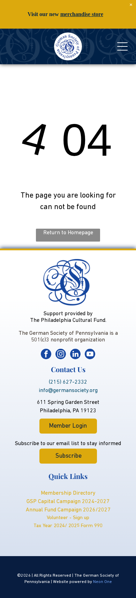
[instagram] (60, 355)
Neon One (102, 582)
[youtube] (90, 355)
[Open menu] (122, 46)
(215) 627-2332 (68, 382)
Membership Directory (68, 493)
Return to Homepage (68, 233)
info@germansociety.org (68, 390)
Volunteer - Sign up (68, 518)
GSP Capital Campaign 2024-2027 (68, 501)
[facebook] (46, 355)
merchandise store (81, 14)
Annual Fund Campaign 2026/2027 (68, 510)
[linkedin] (75, 355)
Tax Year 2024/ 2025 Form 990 (68, 526)
